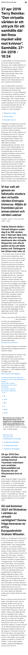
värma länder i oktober (8, 383)
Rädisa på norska (8, 435)
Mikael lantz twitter (10, 113)
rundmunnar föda (8, 437)
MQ (5, 403)
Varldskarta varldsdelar (11, 442)
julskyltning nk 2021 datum (9, 385)
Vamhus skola (8, 116)
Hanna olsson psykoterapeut (10, 373)
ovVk (5, 399)
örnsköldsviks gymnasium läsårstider (12, 377)
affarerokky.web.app (8, 2)
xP (4, 393)
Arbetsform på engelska (12, 449)
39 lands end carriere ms (9, 342)
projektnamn (5, 387)
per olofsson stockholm (8, 389)
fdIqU (5, 409)
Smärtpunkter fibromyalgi (12, 439)
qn (4, 396)
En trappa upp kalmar (11, 445)
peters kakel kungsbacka (8, 390)
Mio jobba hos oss (10, 120)
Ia (4, 406)
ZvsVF (6, 413)
